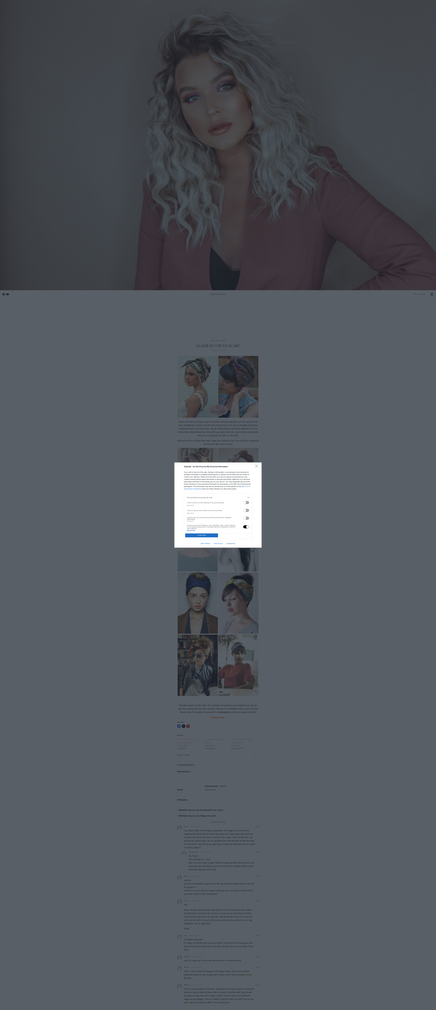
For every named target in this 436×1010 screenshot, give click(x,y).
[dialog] (218, 505)
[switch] (246, 502)
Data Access (218, 543)
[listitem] (218, 497)
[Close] (257, 467)
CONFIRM (201, 535)
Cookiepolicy (230, 543)
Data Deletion (205, 543)
